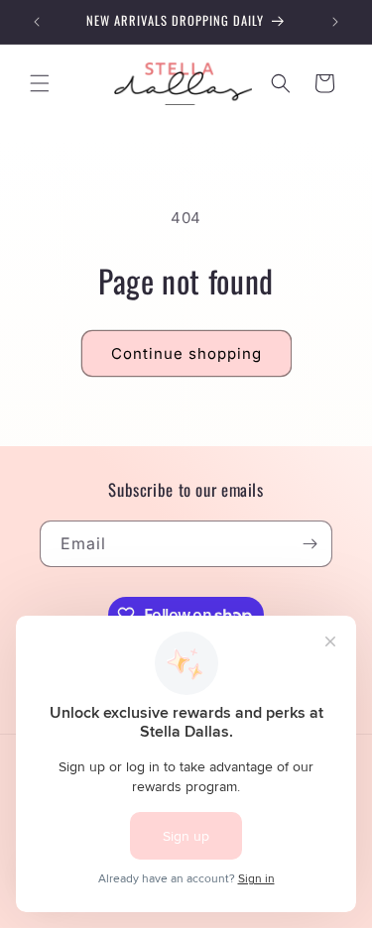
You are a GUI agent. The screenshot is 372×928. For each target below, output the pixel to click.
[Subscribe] (309, 544)
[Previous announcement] (37, 22)
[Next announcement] (335, 22)
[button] (40, 83)
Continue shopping (186, 353)
